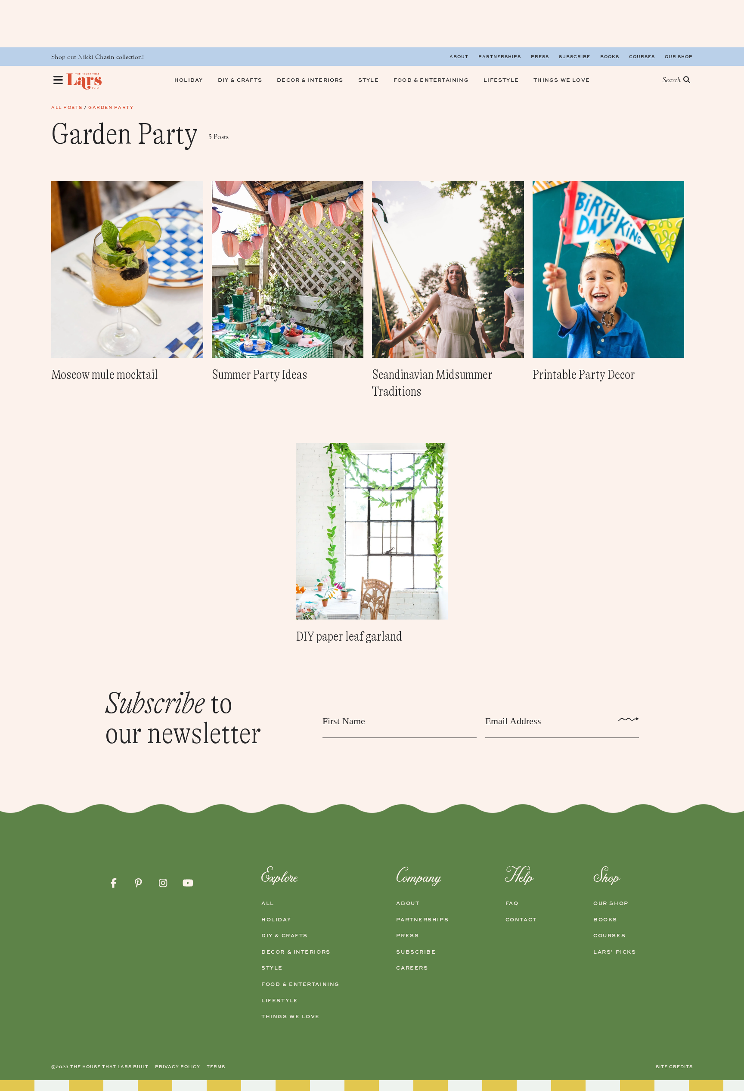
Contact (521, 919)
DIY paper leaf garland (349, 636)
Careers (412, 967)
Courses (642, 56)
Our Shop (679, 56)
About (459, 56)
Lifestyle (279, 1000)
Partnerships (499, 56)
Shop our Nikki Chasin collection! (97, 57)
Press (540, 56)
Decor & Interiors (296, 951)
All (267, 903)
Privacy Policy (177, 1066)
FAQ (512, 903)
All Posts (67, 107)
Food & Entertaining (300, 984)
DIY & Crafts (284, 935)
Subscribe (574, 56)
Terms (216, 1066)
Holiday (276, 919)
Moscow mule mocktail (104, 374)
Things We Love (290, 1016)
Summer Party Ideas (259, 374)
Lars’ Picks (614, 951)
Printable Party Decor (584, 374)
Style (272, 967)
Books (609, 56)
